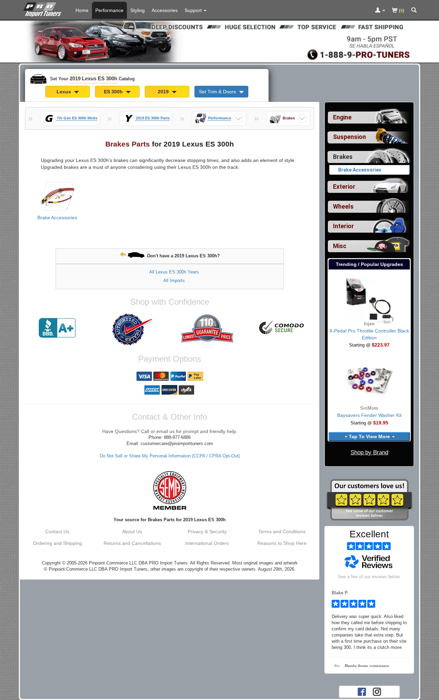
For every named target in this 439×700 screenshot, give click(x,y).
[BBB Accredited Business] (57, 328)
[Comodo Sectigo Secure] (282, 328)
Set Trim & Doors (218, 91)
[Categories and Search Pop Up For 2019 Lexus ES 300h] (414, 11)
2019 (164, 91)
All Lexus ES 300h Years (174, 272)
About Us (132, 531)
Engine (342, 117)
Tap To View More (369, 436)
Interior (343, 226)
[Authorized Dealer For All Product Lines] (132, 329)
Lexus (64, 91)
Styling (137, 10)
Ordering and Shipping (57, 543)
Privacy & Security (207, 531)
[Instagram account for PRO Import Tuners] (377, 691)
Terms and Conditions (282, 531)
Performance (109, 10)
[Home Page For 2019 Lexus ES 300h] (44, 8)
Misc (339, 246)
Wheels (343, 206)
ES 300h (114, 91)
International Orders (207, 543)
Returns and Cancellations (132, 543)
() (401, 10)
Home (81, 10)
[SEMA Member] (169, 490)
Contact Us (57, 531)
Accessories (165, 10)
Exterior (344, 186)
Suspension (349, 136)
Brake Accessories (57, 217)
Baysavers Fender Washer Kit (369, 415)
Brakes (343, 156)
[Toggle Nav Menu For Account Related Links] (380, 11)
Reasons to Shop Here (282, 543)
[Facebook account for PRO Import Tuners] (362, 691)
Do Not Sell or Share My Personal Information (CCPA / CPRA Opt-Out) (170, 456)
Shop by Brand (369, 452)
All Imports (174, 280)
